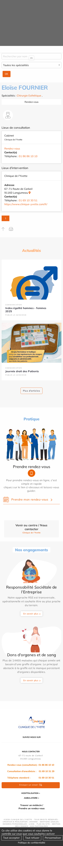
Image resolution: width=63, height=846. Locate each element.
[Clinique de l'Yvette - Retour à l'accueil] (31, 722)
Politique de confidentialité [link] (31, 842)
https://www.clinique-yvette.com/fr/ (25, 204)
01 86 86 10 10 (28, 156)
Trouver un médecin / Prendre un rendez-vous (32, 807)
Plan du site (43, 824)
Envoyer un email (28, 785)
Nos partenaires (39, 826)
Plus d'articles (31, 390)
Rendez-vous (31, 101)
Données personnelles (15, 824)
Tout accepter (11, 837)
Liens (31, 824)
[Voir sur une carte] (30, 192)
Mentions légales (49, 822)
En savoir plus (30, 613)
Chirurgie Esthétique (29, 95)
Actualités (31, 250)
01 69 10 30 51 (28, 200)
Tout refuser (32, 837)
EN (31, 58)
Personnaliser (53, 837)
